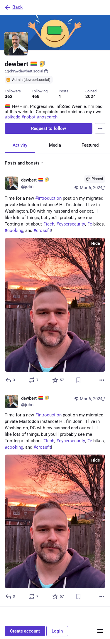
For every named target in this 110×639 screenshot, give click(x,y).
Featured (90, 145)
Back (17, 7)
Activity (20, 145)
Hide (95, 243)
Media (55, 145)
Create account (25, 631)
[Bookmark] (78, 380)
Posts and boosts (22, 163)
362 (9, 96)
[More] (101, 380)
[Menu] (100, 128)
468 (36, 96)
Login (57, 631)
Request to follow (48, 128)
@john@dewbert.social (24, 71)
